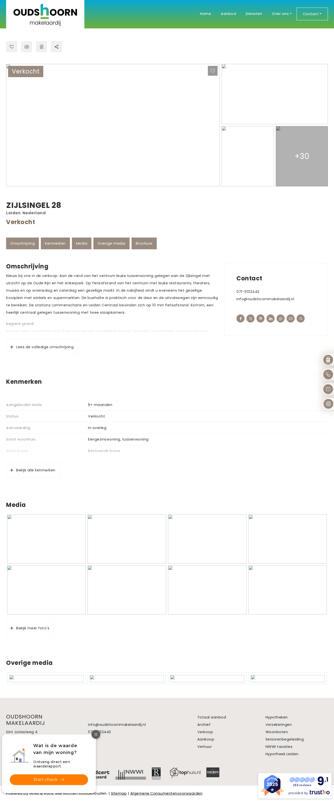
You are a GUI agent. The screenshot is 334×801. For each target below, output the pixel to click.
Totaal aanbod (211, 717)
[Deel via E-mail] (291, 318)
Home (205, 13)
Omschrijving (22, 243)
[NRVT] (158, 773)
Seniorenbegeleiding (285, 739)
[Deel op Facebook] (240, 318)
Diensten (254, 13)
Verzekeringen (279, 724)
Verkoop (205, 731)
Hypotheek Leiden (282, 754)
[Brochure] (41, 46)
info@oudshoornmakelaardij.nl (265, 299)
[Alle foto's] (26, 46)
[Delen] (56, 46)
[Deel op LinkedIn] (271, 318)
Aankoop (205, 739)
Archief (204, 724)
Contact (311, 14)
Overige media (111, 243)
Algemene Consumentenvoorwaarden (166, 793)
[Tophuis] (185, 772)
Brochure (144, 243)
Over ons (280, 13)
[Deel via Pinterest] (260, 318)
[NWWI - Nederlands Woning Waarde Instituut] (130, 773)
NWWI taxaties (279, 746)
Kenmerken (55, 243)
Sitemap (119, 793)
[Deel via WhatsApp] (281, 318)
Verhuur (204, 746)
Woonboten (277, 731)
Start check (45, 779)
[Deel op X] (250, 318)
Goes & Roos (41, 793)
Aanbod (228, 13)
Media (82, 243)
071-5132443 (247, 291)
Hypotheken (277, 717)
